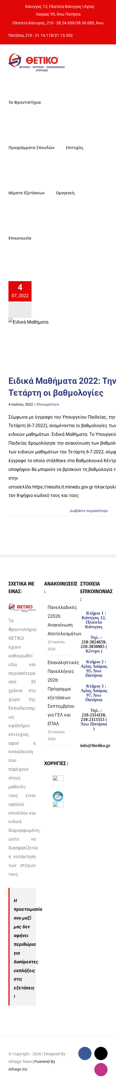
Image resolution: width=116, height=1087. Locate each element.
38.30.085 (85, 23)
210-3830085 (92, 646)
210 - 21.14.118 (39, 35)
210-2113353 (92, 719)
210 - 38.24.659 (60, 23)
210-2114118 (93, 715)
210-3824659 (93, 642)
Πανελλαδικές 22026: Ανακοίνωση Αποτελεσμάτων (64, 620)
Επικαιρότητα (48, 404)
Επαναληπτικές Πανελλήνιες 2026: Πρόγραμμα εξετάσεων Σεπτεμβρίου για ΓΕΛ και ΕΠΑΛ (63, 693)
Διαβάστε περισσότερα (89, 511)
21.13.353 (64, 35)
